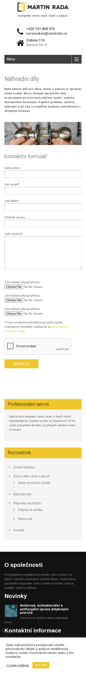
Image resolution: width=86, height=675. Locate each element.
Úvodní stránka (23, 467)
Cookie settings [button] (18, 665)
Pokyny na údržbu (30, 510)
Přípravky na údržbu (27, 503)
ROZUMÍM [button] (41, 665)
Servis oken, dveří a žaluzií (31, 476)
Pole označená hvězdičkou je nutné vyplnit (33, 322)
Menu (11, 59)
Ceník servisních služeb (34, 483)
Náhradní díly (22, 494)
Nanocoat (25, 519)
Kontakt (18, 530)
